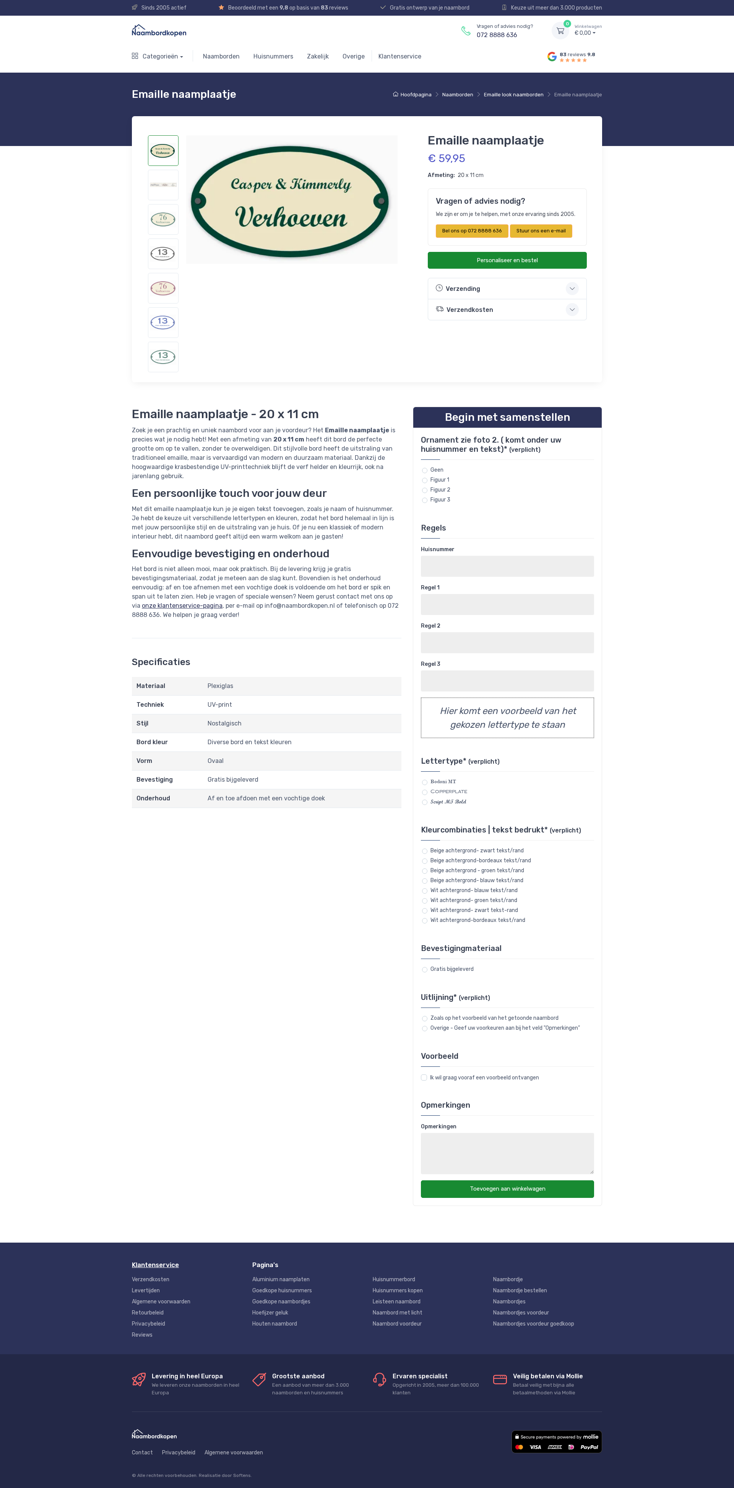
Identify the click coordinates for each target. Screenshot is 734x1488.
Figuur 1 (439, 480)
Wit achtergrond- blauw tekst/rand (474, 890)
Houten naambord (274, 1324)
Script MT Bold (448, 801)
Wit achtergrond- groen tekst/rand (473, 900)
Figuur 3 (440, 500)
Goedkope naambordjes (281, 1301)
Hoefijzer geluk (270, 1313)
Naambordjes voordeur (521, 1313)
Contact (142, 1452)
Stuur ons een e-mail (541, 231)
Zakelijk (318, 56)
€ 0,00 (588, 30)
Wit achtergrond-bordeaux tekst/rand (477, 920)
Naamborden (221, 56)
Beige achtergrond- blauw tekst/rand (476, 880)
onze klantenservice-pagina (182, 605)
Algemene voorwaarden (161, 1301)
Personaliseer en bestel (507, 260)
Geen (436, 470)
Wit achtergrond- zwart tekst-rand (474, 910)
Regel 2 (430, 626)
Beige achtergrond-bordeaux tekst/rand (480, 860)
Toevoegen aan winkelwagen (508, 1188)
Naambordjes (509, 1301)
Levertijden (146, 1290)
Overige (354, 56)
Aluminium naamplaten (281, 1279)
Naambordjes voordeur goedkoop (533, 1324)
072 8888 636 (497, 35)
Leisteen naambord (397, 1301)
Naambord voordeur (397, 1324)
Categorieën (159, 56)
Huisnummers (273, 56)
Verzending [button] (463, 288)
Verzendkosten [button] (470, 309)
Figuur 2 (440, 490)
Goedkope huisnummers (282, 1290)
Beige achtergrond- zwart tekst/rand (477, 850)
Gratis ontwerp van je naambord (429, 8)
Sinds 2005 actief (163, 8)
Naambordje (508, 1279)
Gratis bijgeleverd (452, 969)
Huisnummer (438, 549)
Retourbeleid (148, 1313)
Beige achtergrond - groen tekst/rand (477, 870)
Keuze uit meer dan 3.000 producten (556, 8)
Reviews (142, 1335)
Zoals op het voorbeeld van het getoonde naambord (494, 1018)
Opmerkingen (438, 1126)
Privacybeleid (148, 1324)
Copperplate (448, 791)
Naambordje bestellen (520, 1290)
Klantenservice (399, 56)
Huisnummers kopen (398, 1290)
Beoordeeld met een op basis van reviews (287, 8)
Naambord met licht (397, 1313)
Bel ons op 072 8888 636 (472, 231)
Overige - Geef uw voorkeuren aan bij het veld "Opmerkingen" (505, 1028)
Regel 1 (430, 587)
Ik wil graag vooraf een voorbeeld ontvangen (484, 1077)
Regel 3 (430, 664)
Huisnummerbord (394, 1279)
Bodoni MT (443, 781)
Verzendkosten (150, 1279)
